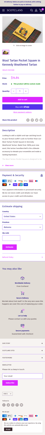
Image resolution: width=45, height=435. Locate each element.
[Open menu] (3, 10)
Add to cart (22, 99)
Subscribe (10, 383)
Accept (8, 429)
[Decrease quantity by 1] (13, 91)
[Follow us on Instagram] (12, 405)
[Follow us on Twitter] (8, 405)
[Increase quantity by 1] (25, 91)
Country (5, 211)
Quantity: (6, 91)
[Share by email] (41, 120)
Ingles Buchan (8, 70)
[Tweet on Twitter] (36, 120)
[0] (40, 10)
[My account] (36, 10)
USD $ (6, 394)
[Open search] (31, 10)
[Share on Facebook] (28, 120)
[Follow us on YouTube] (21, 405)
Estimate (9, 247)
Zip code (5, 233)
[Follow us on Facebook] (4, 405)
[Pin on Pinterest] (32, 120)
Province (5, 222)
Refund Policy (7, 257)
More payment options (22, 112)
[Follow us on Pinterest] (17, 405)
